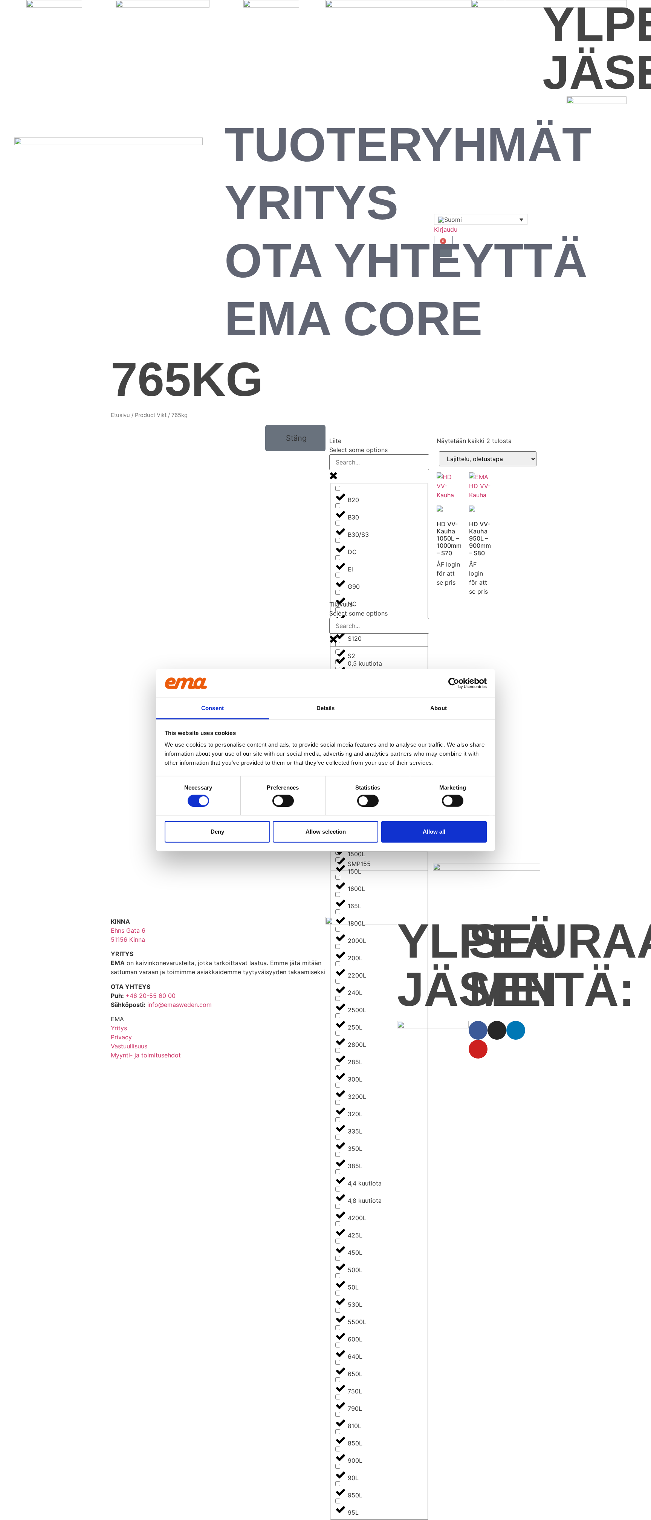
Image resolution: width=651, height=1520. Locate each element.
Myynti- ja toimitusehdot (146, 1055)
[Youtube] (478, 1049)
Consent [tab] (212, 708)
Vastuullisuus (129, 1046)
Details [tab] (325, 708)
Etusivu (120, 415)
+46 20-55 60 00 (150, 995)
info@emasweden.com (179, 1004)
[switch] (283, 800)
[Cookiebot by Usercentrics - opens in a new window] (454, 683)
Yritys (311, 202)
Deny (217, 831)
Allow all (434, 831)
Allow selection (326, 831)
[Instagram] (496, 1030)
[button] (295, 438)
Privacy (121, 1037)
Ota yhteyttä (406, 260)
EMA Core (353, 318)
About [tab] (438, 708)
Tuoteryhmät (408, 144)
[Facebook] (478, 1030)
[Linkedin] (515, 1030)
